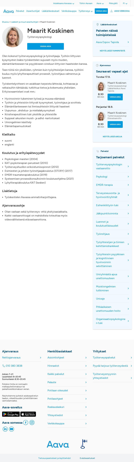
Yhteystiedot (55, 415)
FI (124, 3)
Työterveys (84, 11)
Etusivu (5, 22)
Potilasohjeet (55, 398)
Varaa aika (101, 11)
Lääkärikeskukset (50, 11)
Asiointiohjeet (56, 357)
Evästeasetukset (87, 458)
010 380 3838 (14, 365)
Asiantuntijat (33, 11)
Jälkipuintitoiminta (107, 213)
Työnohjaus (103, 233)
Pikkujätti (113, 3)
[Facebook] (26, 423)
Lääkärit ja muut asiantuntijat (24, 22)
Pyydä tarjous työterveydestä (110, 365)
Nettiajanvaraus (11, 357)
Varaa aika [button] (45, 46)
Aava (99, 3)
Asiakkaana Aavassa (62, 3)
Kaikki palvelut (56, 374)
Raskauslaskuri (56, 407)
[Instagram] (32, 423)
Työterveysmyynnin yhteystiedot (104, 375)
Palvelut (20, 11)
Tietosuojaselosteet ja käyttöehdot (54, 458)
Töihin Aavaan (85, 3)
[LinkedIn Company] (5, 429)
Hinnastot (53, 365)
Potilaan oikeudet (58, 390)
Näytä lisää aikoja (112, 137)
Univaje (100, 298)
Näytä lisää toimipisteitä (112, 51)
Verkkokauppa (69, 11)
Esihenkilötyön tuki (107, 205)
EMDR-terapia (104, 184)
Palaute (52, 382)
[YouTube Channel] (11, 429)
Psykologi (101, 176)
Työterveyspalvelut (104, 357)
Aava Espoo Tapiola (107, 42)
